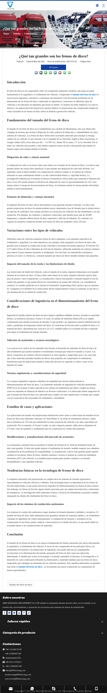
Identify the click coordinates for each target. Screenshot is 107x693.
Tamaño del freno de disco (20, 584)
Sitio (89, 61)
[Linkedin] (9, 613)
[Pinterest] (24, 613)
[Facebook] (4, 613)
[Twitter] (14, 613)
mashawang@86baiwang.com (18, 674)
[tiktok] (29, 613)
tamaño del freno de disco (84, 94)
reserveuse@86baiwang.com (17, 679)
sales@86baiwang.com (15, 670)
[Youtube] (19, 613)
